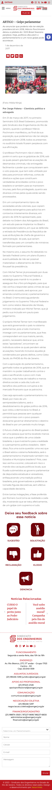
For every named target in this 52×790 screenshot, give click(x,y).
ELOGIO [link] (37, 565)
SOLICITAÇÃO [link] (37, 540)
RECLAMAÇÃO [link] (13, 565)
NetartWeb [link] (37, 787)
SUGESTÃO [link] (13, 540)
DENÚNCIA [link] (26, 589)
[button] (8, 56)
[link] (48, 37)
